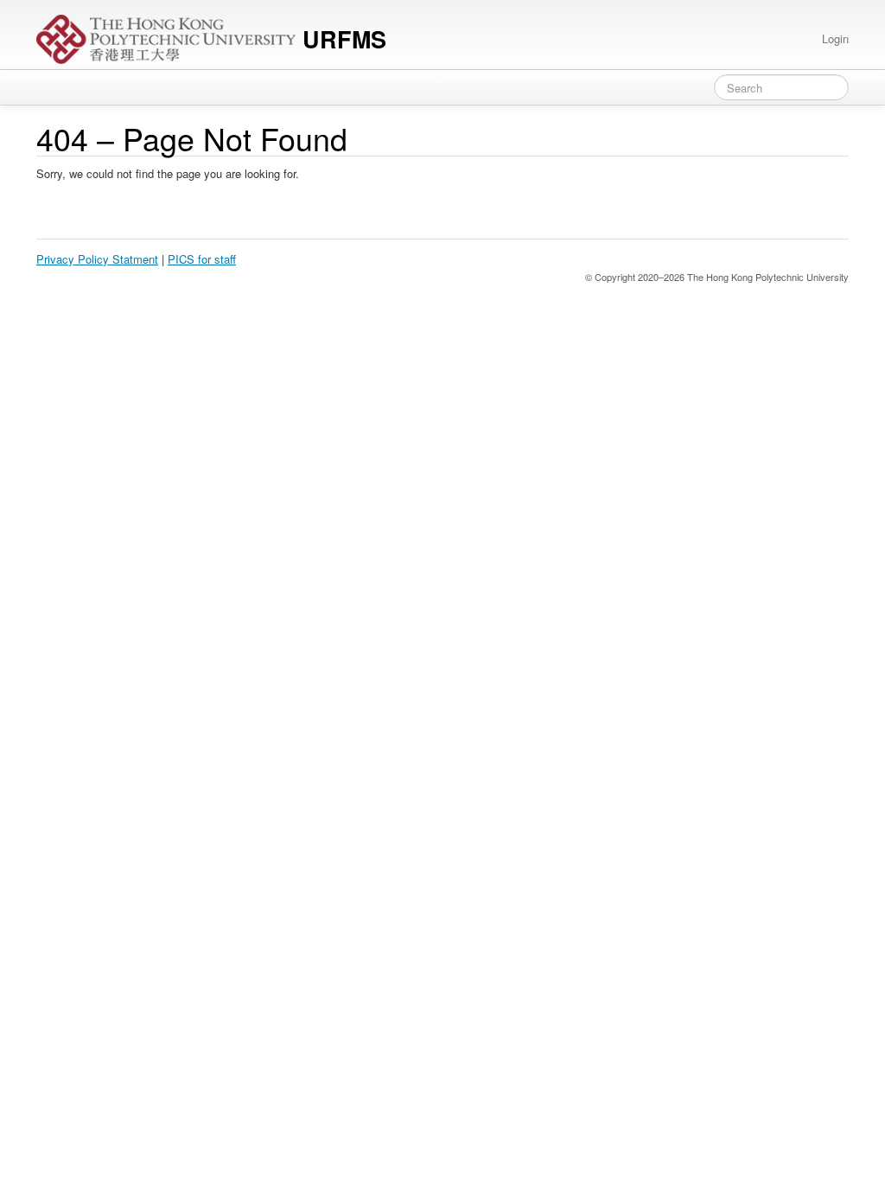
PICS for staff (202, 259)
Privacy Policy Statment (97, 259)
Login (835, 38)
